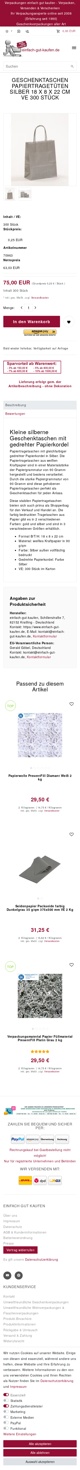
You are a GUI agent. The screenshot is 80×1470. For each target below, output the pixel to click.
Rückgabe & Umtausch (20, 1330)
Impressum (11, 1221)
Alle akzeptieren (40, 1443)
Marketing (18, 1411)
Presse (8, 1243)
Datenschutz (12, 1226)
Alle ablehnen (40, 1452)
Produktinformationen (19, 1324)
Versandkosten (39, 297)
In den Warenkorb (31, 321)
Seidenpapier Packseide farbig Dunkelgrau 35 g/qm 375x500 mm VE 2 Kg (40, 908)
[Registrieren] (27, 31)
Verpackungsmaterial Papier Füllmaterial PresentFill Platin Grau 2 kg (40, 1038)
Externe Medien (22, 1417)
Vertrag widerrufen (20, 1250)
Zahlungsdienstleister (26, 1406)
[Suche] (72, 66)
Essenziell (18, 1395)
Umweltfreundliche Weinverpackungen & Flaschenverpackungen (33, 1310)
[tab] (40, 405)
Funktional (18, 1428)
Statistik (16, 1400)
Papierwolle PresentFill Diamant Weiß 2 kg (40, 777)
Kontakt (9, 1296)
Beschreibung (15, 405)
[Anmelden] (18, 31)
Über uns (10, 1215)
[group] (40, 735)
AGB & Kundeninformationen (25, 1232)
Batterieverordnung (17, 1237)
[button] (8, 31)
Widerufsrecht (13, 1341)
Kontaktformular (45, 636)
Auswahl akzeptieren (40, 1461)
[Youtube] (7, 1275)
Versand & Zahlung (17, 1335)
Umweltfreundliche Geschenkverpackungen (36, 1302)
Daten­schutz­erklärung (57, 1380)
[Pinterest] (19, 1275)
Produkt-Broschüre (17, 1318)
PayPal (15, 1423)
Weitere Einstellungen (19, 1434)
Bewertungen (15, 413)
